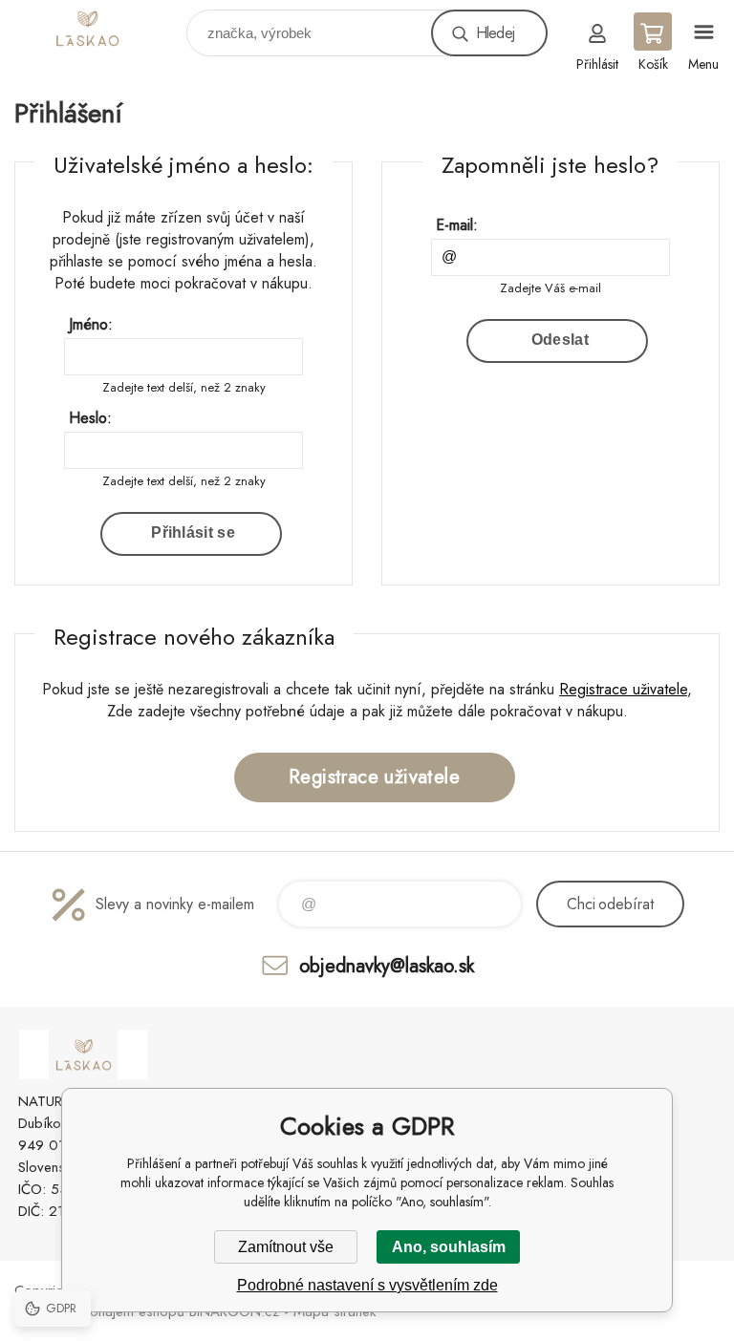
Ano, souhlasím (449, 1247)
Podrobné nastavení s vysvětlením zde (367, 1285)
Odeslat (560, 339)
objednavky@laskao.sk (386, 965)
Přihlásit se (193, 532)
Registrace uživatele (623, 689)
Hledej (495, 33)
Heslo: (90, 418)
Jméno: (91, 324)
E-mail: (457, 225)
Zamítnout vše (286, 1247)
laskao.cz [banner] (99, 28)
